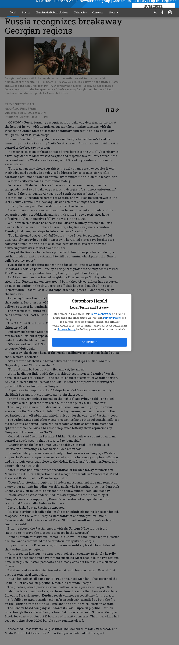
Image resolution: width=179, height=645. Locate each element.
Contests (97, 12)
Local (13, 12)
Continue (89, 342)
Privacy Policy (112, 317)
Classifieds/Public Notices (52, 12)
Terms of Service (101, 314)
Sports (26, 12)
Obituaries (80, 12)
